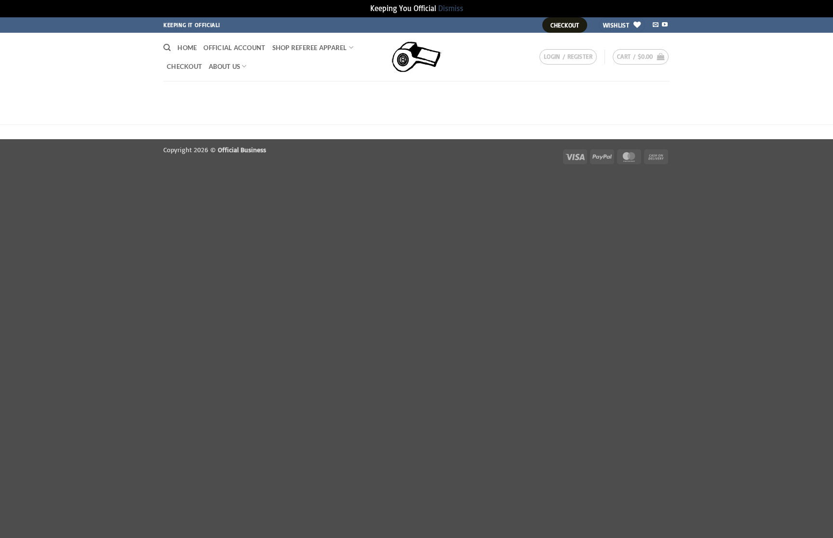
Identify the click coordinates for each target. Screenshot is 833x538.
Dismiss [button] (450, 8)
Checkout (184, 66)
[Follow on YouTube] (665, 25)
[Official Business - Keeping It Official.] (417, 57)
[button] (568, 57)
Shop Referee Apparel (309, 48)
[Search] (167, 48)
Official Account (234, 48)
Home (187, 48)
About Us (224, 66)
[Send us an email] (655, 25)
